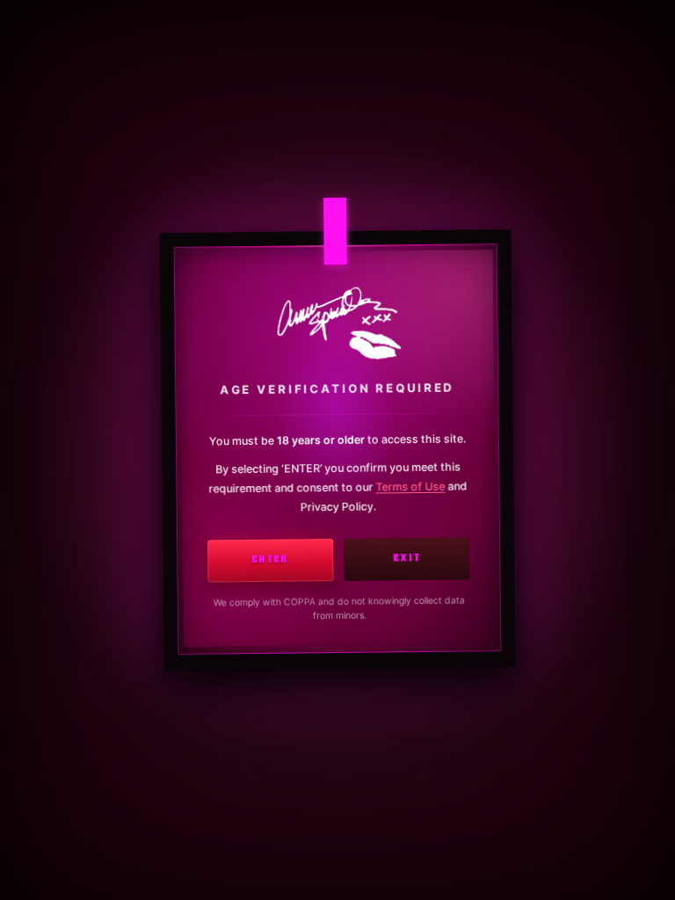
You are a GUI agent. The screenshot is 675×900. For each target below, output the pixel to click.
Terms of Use (410, 486)
